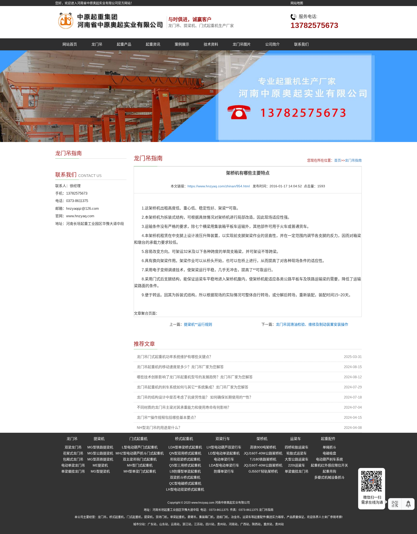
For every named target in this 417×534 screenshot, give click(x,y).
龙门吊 (96, 44)
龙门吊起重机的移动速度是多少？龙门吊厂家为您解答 (180, 367)
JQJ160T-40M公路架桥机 (263, 453)
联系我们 (301, 44)
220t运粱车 (296, 465)
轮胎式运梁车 (296, 453)
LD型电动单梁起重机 (224, 453)
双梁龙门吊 (73, 447)
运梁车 (295, 439)
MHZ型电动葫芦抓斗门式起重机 (140, 453)
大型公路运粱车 (296, 459)
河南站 (233, 524)
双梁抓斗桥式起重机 (185, 477)
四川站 (210, 524)
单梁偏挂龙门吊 (73, 471)
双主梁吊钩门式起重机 (140, 459)
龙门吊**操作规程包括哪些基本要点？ (167, 417)
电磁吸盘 (329, 453)
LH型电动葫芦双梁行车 (224, 447)
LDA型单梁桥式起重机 (185, 447)
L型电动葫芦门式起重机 (140, 447)
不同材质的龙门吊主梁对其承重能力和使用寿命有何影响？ (184, 407)
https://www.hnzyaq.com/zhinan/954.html (219, 186)
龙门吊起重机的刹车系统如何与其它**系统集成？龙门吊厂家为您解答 (192, 387)
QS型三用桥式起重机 (185, 465)
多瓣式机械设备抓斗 (329, 477)
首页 (337, 160)
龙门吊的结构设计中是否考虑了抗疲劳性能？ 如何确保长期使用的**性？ (195, 397)
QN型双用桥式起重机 (185, 453)
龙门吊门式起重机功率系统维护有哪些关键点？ (175, 357)
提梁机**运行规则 (198, 324)
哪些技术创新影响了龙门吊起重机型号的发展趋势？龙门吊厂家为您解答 (195, 377)
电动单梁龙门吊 (73, 465)
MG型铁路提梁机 (100, 447)
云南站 (175, 524)
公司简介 (272, 44)
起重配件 (328, 439)
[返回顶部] (408, 504)
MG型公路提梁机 (100, 453)
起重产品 (124, 44)
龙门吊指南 (353, 160)
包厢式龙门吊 (73, 459)
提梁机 (99, 439)
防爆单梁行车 (224, 471)
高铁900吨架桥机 (263, 447)
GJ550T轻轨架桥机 (263, 471)
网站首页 (70, 44)
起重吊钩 (329, 471)
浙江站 (186, 524)
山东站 (163, 524)
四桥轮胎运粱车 (296, 447)
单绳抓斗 (329, 447)
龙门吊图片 (242, 44)
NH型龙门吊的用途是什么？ (159, 428)
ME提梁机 (100, 465)
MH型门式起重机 (140, 465)
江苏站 (198, 524)
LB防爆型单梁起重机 (185, 471)
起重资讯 (153, 44)
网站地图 (297, 3)
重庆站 (268, 524)
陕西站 (256, 524)
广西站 (244, 524)
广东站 (152, 524)
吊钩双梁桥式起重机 (185, 459)
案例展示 (182, 44)
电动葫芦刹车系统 (329, 459)
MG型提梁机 (100, 471)
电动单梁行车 (224, 459)
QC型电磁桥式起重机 (185, 483)
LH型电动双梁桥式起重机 (185, 489)
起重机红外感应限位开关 (329, 465)
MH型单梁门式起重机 (140, 471)
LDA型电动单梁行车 (224, 465)
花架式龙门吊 (73, 453)
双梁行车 (222, 439)
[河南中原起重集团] (109, 19)
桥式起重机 (184, 439)
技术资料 (211, 44)
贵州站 (221, 524)
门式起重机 (138, 439)
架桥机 (262, 439)
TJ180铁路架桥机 (263, 459)
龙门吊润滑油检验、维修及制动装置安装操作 (312, 324)
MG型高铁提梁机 (100, 459)
